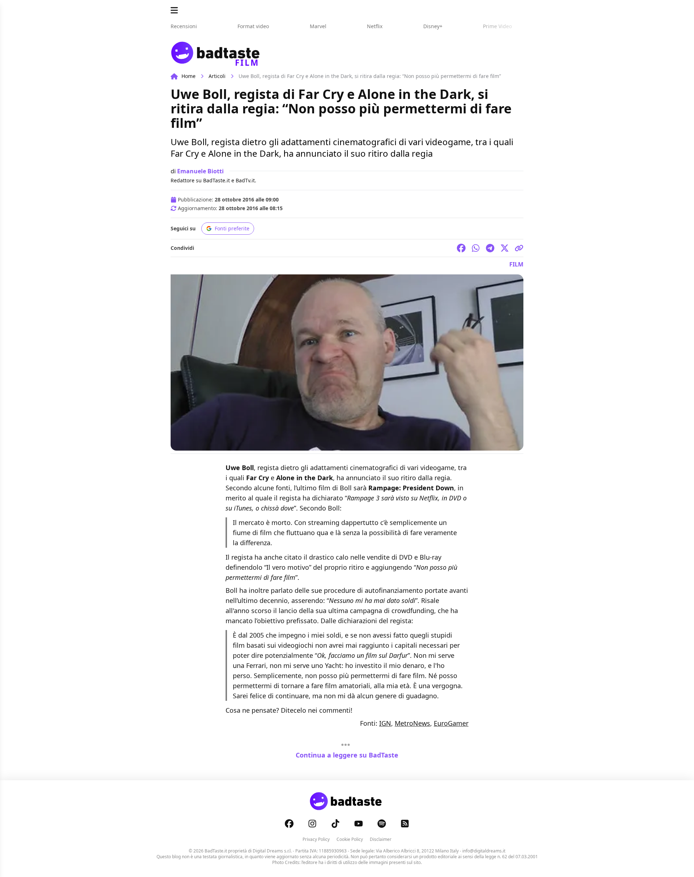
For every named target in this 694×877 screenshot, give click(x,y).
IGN (385, 723)
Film (516, 264)
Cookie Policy (350, 839)
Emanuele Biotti (200, 171)
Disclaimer (380, 839)
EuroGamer (451, 723)
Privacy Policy (316, 839)
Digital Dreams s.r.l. (272, 851)
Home (188, 76)
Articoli (217, 76)
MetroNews (412, 723)
